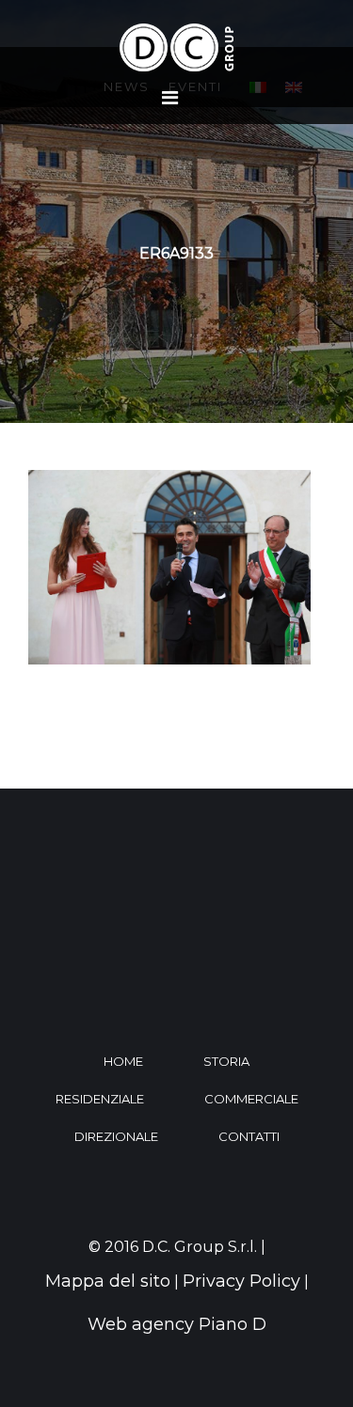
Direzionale (116, 1136)
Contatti (249, 1136)
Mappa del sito (107, 1281)
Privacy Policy (241, 1281)
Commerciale (251, 1098)
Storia (226, 1061)
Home (123, 1061)
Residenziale (100, 1098)
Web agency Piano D (177, 1324)
